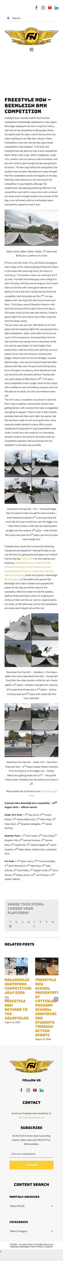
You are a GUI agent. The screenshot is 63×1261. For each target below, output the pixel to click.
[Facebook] (10, 922)
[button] (7, 999)
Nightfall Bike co (23, 562)
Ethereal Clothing (13, 566)
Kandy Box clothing (43, 571)
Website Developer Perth (23, 1246)
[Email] (34, 926)
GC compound (12, 579)
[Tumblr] (40, 922)
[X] (16, 922)
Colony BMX (28, 558)
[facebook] (36, 8)
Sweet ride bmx (22, 571)
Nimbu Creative (45, 1246)
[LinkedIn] (28, 922)
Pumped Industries (34, 566)
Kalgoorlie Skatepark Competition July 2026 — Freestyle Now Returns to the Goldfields (18, 998)
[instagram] (43, 8)
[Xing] (10, 926)
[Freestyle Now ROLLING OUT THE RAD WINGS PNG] (31, 27)
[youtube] (50, 8)
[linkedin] (56, 8)
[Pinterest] (46, 922)
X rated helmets (41, 562)
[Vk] (53, 922)
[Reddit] (22, 922)
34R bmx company (14, 575)
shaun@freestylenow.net (31, 1117)
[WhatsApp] (34, 922)
